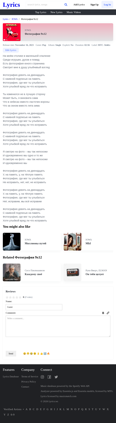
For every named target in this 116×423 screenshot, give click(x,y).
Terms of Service (29, 376)
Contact (25, 386)
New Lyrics (56, 12)
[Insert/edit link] (108, 313)
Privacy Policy (28, 381)
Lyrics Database (11, 376)
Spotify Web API (81, 386)
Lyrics (11, 4)
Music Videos (74, 12)
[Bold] (103, 313)
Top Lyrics (40, 12)
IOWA (15, 19)
